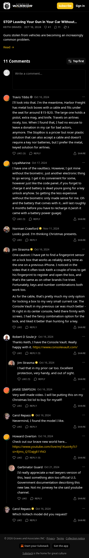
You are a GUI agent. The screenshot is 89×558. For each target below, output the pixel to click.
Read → (8, 47)
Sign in (80, 6)
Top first (78, 61)
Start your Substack (36, 546)
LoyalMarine (21, 163)
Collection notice (75, 538)
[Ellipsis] (83, 96)
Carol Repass (21, 415)
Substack (28, 553)
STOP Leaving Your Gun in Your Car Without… (40, 22)
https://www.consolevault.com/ (55, 347)
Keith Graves (12, 27)
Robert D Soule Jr (24, 337)
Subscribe (65, 6)
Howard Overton (24, 436)
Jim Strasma (20, 249)
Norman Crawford (25, 228)
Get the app (61, 546)
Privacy (51, 538)
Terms (60, 538)
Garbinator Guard (30, 467)
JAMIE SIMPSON (24, 389)
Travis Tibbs (20, 97)
